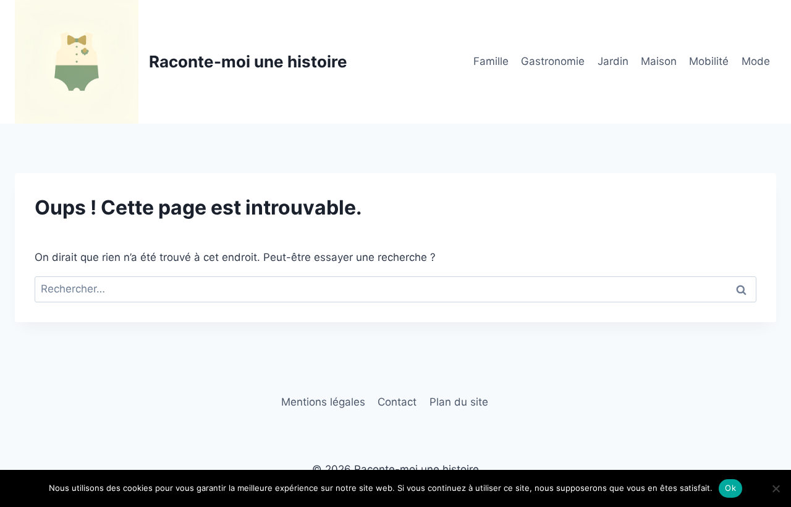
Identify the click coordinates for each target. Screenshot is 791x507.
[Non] (775, 488)
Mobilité (709, 61)
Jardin (613, 61)
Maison (659, 61)
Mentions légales (323, 402)
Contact (397, 402)
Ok (730, 488)
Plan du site (458, 402)
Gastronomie (553, 61)
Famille (491, 61)
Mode (756, 61)
